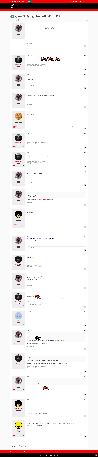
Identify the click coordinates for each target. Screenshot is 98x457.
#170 (85, 210)
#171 (85, 236)
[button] (74, 1)
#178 (85, 376)
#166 (85, 133)
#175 (85, 311)
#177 (85, 353)
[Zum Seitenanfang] (96, 455)
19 (23, 20)
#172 (85, 255)
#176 (85, 330)
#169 (85, 190)
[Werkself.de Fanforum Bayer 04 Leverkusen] (49, 6)
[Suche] (86, 1)
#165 (85, 112)
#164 (85, 93)
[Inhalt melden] (85, 46)
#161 (85, 24)
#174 (85, 292)
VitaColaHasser (38, 413)
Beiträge (14, 37)
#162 (85, 55)
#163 (85, 74)
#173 (85, 274)
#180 (85, 421)
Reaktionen (14, 126)
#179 (85, 399)
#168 (85, 171)
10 (20, 20)
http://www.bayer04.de (42, 199)
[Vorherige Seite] (11, 20)
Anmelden (81, 1)
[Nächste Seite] (26, 20)
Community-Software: (49, 455)
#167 (85, 152)
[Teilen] (87, 20)
